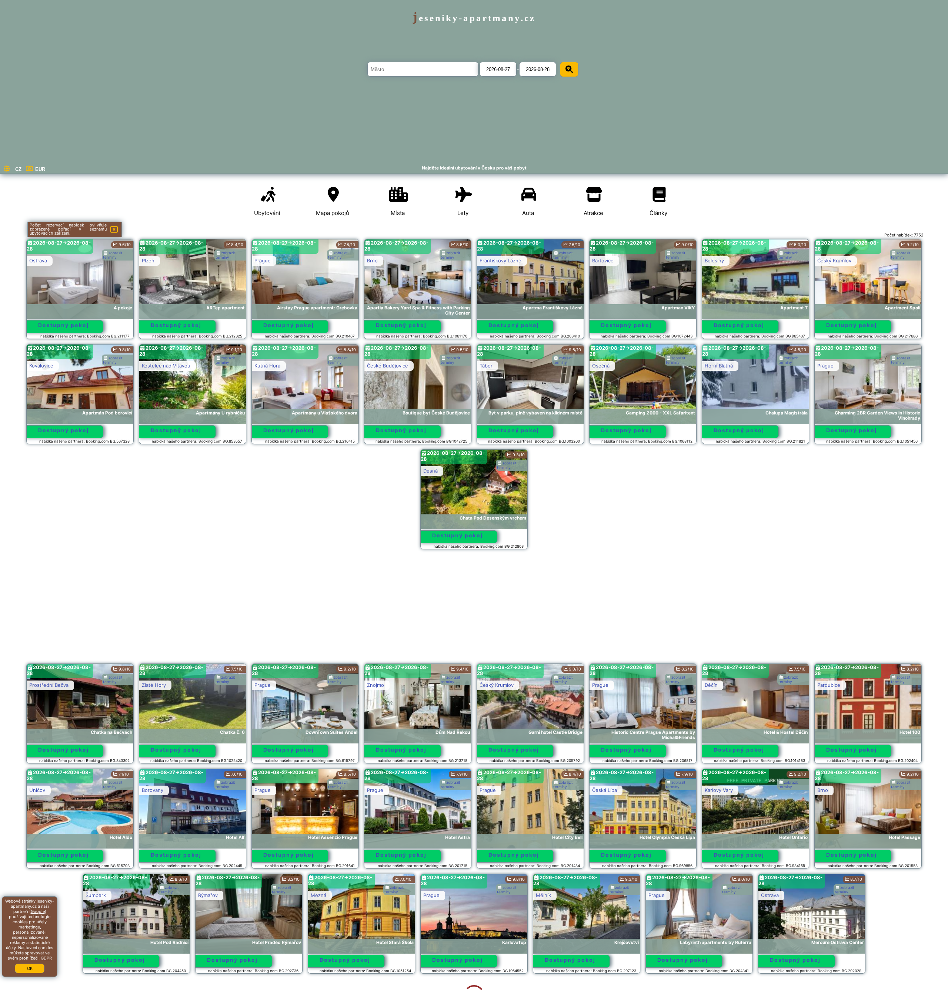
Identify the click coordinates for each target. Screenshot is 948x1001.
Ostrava (38, 260)
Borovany (152, 790)
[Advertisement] (474, 610)
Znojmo (375, 685)
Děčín (711, 685)
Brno (372, 260)
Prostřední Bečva (49, 685)
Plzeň (148, 260)
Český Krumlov (834, 260)
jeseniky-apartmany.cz (474, 18)
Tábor (486, 366)
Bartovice (603, 260)
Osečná (601, 366)
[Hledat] (569, 69)
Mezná (262, 895)
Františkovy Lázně (500, 260)
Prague (262, 260)
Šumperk (39, 895)
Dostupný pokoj (63, 325)
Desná (430, 471)
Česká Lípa (604, 790)
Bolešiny (714, 260)
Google (38, 911)
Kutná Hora (267, 366)
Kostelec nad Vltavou (166, 366)
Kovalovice (41, 366)
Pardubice (828, 685)
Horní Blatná (719, 366)
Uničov (37, 790)
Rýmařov (151, 895)
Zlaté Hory (154, 685)
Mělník (487, 895)
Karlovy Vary (719, 790)
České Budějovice (387, 366)
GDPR (46, 958)
